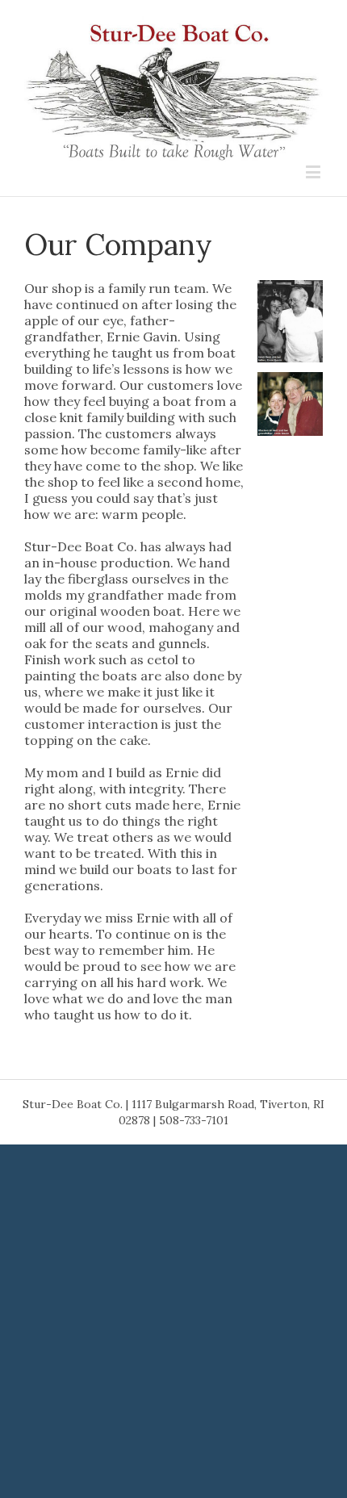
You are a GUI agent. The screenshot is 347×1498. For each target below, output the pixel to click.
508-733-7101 (193, 1120)
